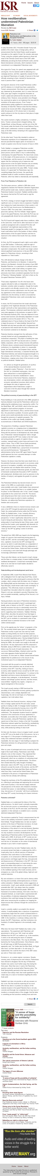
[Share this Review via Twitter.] (37, 30)
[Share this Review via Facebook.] (35, 30)
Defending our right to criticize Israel (15, 1120)
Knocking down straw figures (13, 1092)
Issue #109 (4, 30)
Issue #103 (19, 1009)
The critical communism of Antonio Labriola (18, 1060)
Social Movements (30, 15)
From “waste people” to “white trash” (16, 1114)
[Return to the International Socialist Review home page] (9, 12)
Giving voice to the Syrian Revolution (15, 1106)
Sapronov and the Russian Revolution (16, 1032)
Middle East (5, 15)
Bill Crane (12, 28)
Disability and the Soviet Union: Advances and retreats (18, 1055)
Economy (16, 15)
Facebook (34, 5)
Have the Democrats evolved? (13, 1100)
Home (23, 3)
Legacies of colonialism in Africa (14, 1044)
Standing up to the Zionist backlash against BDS (19, 1039)
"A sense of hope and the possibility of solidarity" (20, 1078)
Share (31, 30)
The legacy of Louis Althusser (13, 1071)
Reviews (12, 30)
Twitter (38, 5)
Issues (30, 3)
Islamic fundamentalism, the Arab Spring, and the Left (20, 1085)
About (36, 3)
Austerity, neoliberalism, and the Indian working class (19, 1049)
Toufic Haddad (16, 40)
